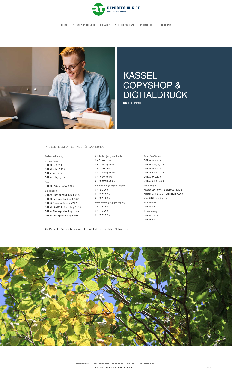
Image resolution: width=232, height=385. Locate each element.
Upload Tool (147, 25)
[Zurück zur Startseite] (116, 9)
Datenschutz (147, 363)
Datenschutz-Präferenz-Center (114, 363)
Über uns (165, 25)
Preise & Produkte (83, 25)
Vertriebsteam (124, 25)
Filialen (105, 25)
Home (64, 25)
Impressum (82, 363)
